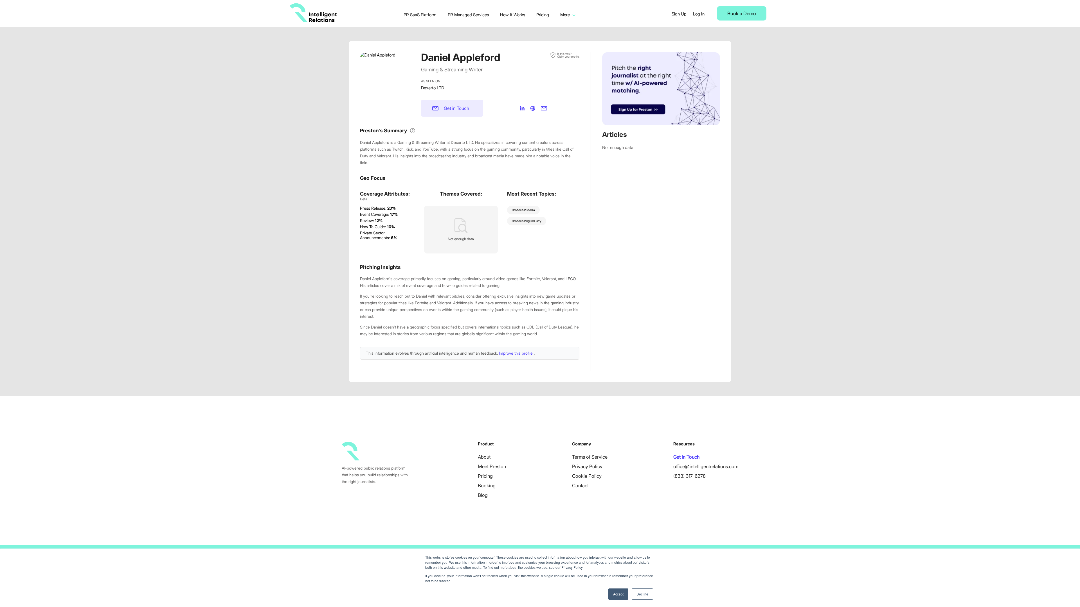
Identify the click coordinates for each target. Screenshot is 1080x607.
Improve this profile (516, 353)
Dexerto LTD (432, 87)
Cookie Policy (587, 476)
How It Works (512, 14)
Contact (580, 485)
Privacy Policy (587, 466)
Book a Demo (741, 13)
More (565, 14)
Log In (699, 14)
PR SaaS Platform (420, 14)
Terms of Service (590, 457)
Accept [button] (618, 594)
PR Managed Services (468, 14)
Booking (487, 485)
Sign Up (679, 14)
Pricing (542, 14)
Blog (483, 495)
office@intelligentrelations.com (705, 466)
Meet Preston (492, 466)
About (484, 457)
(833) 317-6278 (689, 476)
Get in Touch (456, 108)
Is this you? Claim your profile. (568, 55)
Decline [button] (642, 594)
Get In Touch (686, 457)
